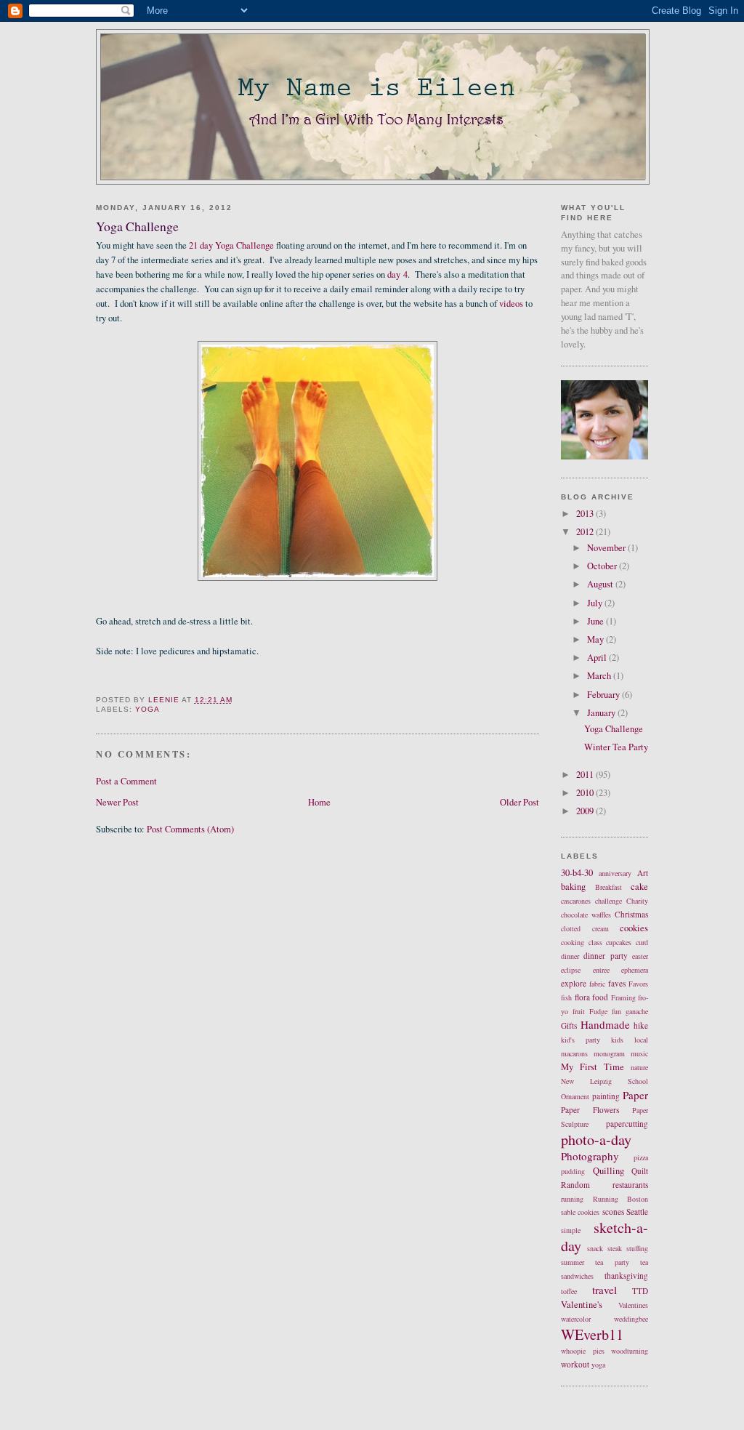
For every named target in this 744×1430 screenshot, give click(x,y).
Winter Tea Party (616, 747)
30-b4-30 (577, 873)
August (601, 584)
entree (601, 970)
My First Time (592, 1067)
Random (575, 1184)
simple (571, 1230)
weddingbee (631, 1319)
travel (604, 1289)
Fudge (598, 1011)
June (596, 621)
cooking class (581, 942)
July (595, 603)
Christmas (631, 914)
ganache (637, 1011)
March (600, 676)
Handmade (605, 1024)
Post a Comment (126, 781)
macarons (574, 1053)
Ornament (575, 1096)
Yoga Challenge (613, 729)
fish (566, 997)
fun (616, 1011)
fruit (579, 1011)
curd (642, 942)
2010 (586, 793)
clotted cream (585, 928)
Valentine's (581, 1304)
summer (572, 1262)
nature (639, 1067)
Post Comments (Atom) (190, 829)
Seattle (637, 1211)
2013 (586, 513)
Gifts (569, 1025)
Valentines (633, 1305)
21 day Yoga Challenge (231, 245)
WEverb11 (592, 1334)
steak (614, 1248)
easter (640, 956)
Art (642, 872)
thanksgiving (626, 1275)
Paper (635, 1095)
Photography (590, 1156)
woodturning (629, 1351)
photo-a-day (596, 1139)
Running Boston (621, 1199)
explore (573, 983)
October (603, 566)
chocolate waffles (586, 914)
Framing (623, 997)
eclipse (571, 970)
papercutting (627, 1123)
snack (595, 1248)
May (596, 639)
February (604, 694)
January (602, 713)
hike (641, 1025)
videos (511, 303)
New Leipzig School (604, 1081)
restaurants (630, 1184)
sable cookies (580, 1212)
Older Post (519, 802)
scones (613, 1211)
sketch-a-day (604, 1237)
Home (319, 802)
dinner (570, 956)
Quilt (639, 1170)
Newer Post (117, 802)
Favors (638, 984)
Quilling (608, 1171)
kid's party (580, 1040)
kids (617, 1040)
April (598, 657)
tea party (611, 1262)
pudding (573, 1171)
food (600, 997)
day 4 (397, 274)
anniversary (615, 873)
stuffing (637, 1248)
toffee (569, 1291)
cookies (634, 928)
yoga (147, 709)
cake (639, 886)
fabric (597, 984)
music (639, 1053)
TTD (640, 1290)
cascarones (576, 901)
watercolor (576, 1319)
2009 (586, 811)
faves (617, 983)
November (607, 548)
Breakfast (608, 887)
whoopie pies (582, 1351)
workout (575, 1364)
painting (606, 1095)
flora (582, 997)
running (572, 1199)
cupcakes (618, 942)
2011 (586, 774)
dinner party (605, 955)
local (641, 1040)
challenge (608, 901)
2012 (586, 532)
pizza (641, 1157)
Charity (637, 901)
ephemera (634, 970)
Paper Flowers (590, 1109)
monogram (609, 1053)
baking (573, 886)
